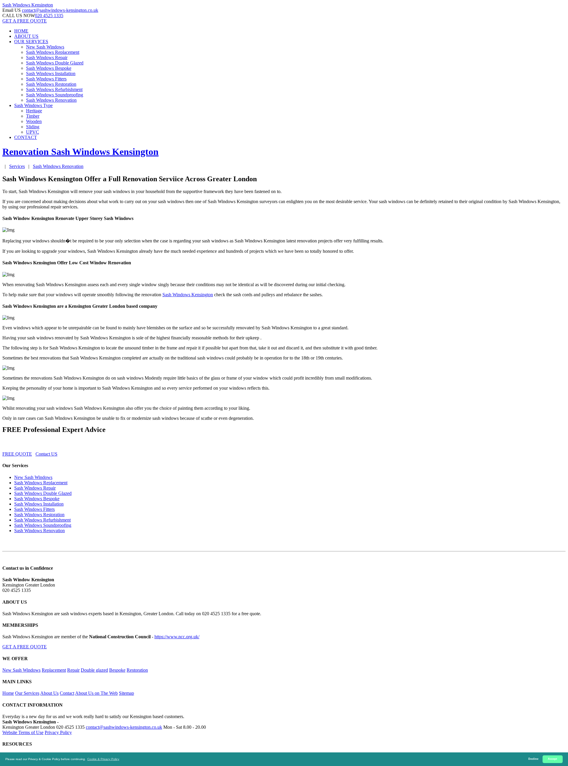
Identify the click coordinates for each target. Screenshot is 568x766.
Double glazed (94, 670)
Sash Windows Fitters (46, 78)
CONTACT (25, 137)
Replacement (54, 670)
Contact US (46, 453)
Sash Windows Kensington (187, 294)
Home (8, 693)
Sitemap (126, 693)
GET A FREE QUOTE (24, 20)
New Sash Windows (45, 46)
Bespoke (117, 670)
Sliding (32, 126)
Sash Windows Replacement (52, 52)
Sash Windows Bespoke (48, 68)
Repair (73, 670)
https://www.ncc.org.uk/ (176, 636)
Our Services (27, 693)
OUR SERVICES (31, 41)
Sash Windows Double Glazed (54, 62)
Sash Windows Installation (50, 73)
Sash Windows (27, 4)
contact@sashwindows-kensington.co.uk (60, 10)
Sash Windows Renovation (51, 100)
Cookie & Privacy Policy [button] (103, 759)
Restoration (137, 670)
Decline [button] (533, 758)
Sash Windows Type (33, 105)
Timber (32, 116)
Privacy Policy (58, 732)
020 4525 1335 (49, 15)
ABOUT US (26, 36)
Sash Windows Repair (46, 57)
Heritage (34, 110)
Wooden (34, 121)
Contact (67, 693)
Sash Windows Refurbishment (54, 89)
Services (17, 166)
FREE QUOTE (17, 453)
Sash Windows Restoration (51, 84)
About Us (49, 693)
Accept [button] (552, 758)
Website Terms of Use (22, 732)
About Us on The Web (96, 693)
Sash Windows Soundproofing (54, 94)
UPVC (32, 132)
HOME (21, 30)
